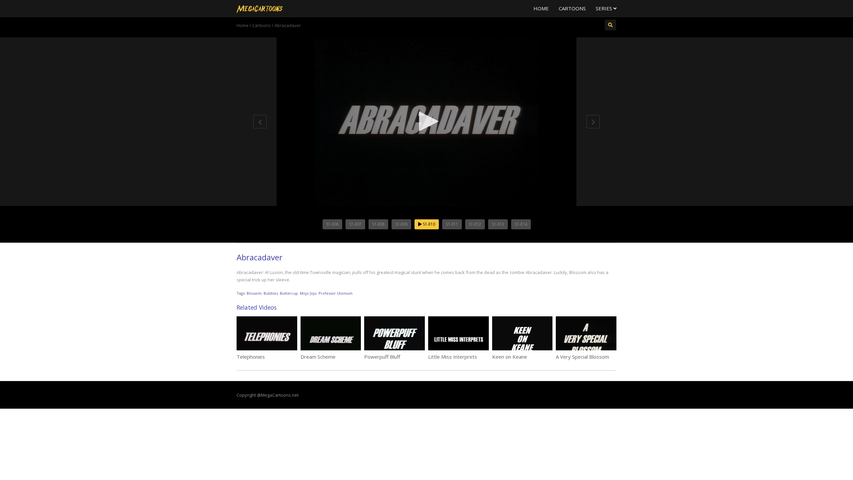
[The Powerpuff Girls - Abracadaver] (260, 8)
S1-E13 (498, 224)
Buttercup (289, 293)
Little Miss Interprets (452, 356)
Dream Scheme (318, 356)
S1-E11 (452, 224)
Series (604, 8)
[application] (426, 121)
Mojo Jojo (308, 293)
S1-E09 (401, 224)
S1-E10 (428, 224)
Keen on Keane (509, 356)
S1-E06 (332, 224)
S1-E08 (378, 224)
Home (541, 8)
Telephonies (251, 356)
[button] (426, 121)
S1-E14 (521, 224)
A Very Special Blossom (582, 356)
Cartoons (572, 8)
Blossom (254, 293)
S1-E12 (475, 224)
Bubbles (271, 293)
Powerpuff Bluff (382, 356)
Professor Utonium (336, 293)
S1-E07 (355, 224)
